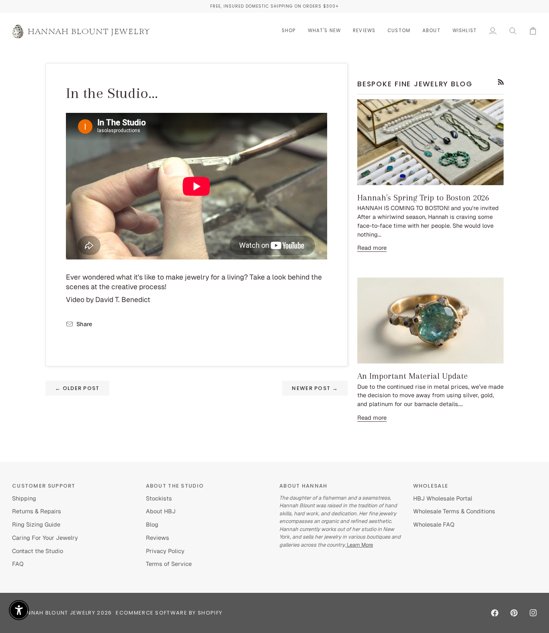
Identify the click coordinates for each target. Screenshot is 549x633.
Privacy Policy (165, 551)
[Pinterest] (514, 613)
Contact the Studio (37, 551)
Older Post (77, 388)
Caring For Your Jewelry (45, 537)
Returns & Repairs (36, 511)
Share (84, 324)
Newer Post (315, 388)
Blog (152, 524)
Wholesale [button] (431, 486)
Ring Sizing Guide (36, 524)
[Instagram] (533, 613)
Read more (372, 247)
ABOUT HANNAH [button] (303, 486)
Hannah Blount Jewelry (57, 613)
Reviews (157, 537)
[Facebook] (494, 613)
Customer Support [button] (44, 486)
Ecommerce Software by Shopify (169, 613)
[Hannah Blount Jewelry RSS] (501, 82)
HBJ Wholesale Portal (442, 498)
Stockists (159, 498)
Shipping (24, 498)
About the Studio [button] (175, 486)
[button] (289, 31)
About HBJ (161, 511)
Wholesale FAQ (434, 524)
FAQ (18, 564)
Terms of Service (169, 564)
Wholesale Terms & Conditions (454, 511)
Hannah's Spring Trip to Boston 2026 (423, 197)
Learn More (359, 544)
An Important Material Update (412, 376)
